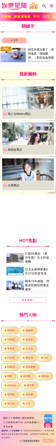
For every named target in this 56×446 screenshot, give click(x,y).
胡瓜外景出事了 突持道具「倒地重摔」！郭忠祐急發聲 (41, 53)
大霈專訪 (13, 185)
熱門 (46, 16)
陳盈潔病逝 (22, 16)
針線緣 (6, 16)
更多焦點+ (28, 300)
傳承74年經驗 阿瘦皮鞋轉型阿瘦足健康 (37, 285)
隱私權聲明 (28, 418)
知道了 (49, 441)
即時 (37, 16)
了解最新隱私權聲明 (31, 441)
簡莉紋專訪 (15, 149)
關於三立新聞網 (11, 418)
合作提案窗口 (31, 422)
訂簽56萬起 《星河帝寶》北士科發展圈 (37, 257)
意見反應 (8, 426)
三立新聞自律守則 (13, 422)
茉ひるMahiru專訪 (19, 113)
